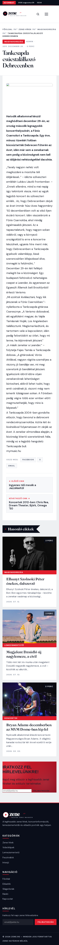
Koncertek (10, 718)
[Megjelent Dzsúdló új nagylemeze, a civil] (29, 626)
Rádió (5, 893)
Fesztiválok (8, 857)
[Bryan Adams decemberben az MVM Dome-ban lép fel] (29, 699)
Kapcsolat (8, 898)
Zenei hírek (25, 29)
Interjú (6, 862)
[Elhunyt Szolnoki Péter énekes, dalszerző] (29, 553)
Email (11, 465)
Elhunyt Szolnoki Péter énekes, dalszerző (25, 581)
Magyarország (46, 29)
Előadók (7, 883)
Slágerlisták (8, 888)
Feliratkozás (41, 791)
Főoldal (8, 29)
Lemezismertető (14, 645)
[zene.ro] (17, 13)
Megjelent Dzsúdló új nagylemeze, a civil (23, 654)
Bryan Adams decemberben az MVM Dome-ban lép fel (29, 727)
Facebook (28, 459)
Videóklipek (8, 847)
